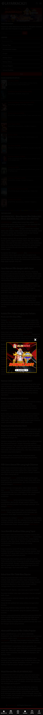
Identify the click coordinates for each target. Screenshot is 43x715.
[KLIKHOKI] (21, 357)
